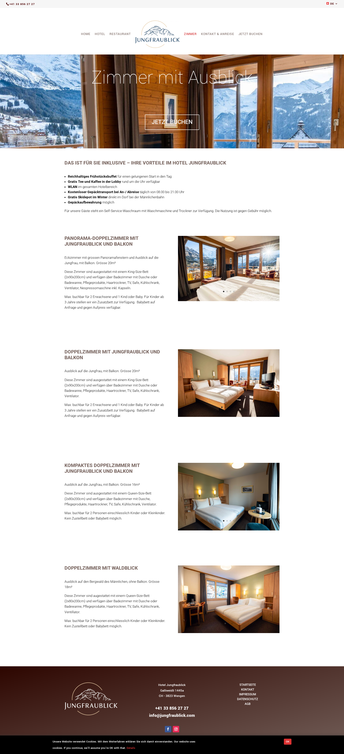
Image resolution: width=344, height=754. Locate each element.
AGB (247, 704)
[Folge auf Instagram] (176, 729)
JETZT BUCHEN (172, 122)
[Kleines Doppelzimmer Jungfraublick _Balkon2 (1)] (229, 529)
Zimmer (190, 34)
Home (85, 34)
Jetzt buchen (250, 34)
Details (131, 748)
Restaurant (120, 34)
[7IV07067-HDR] (229, 632)
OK (287, 741)
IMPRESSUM (247, 694)
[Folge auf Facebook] (168, 729)
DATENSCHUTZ (247, 699)
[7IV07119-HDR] (229, 416)
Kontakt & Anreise (217, 34)
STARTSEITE (247, 685)
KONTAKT (247, 689)
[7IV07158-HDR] (229, 300)
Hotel (100, 34)
